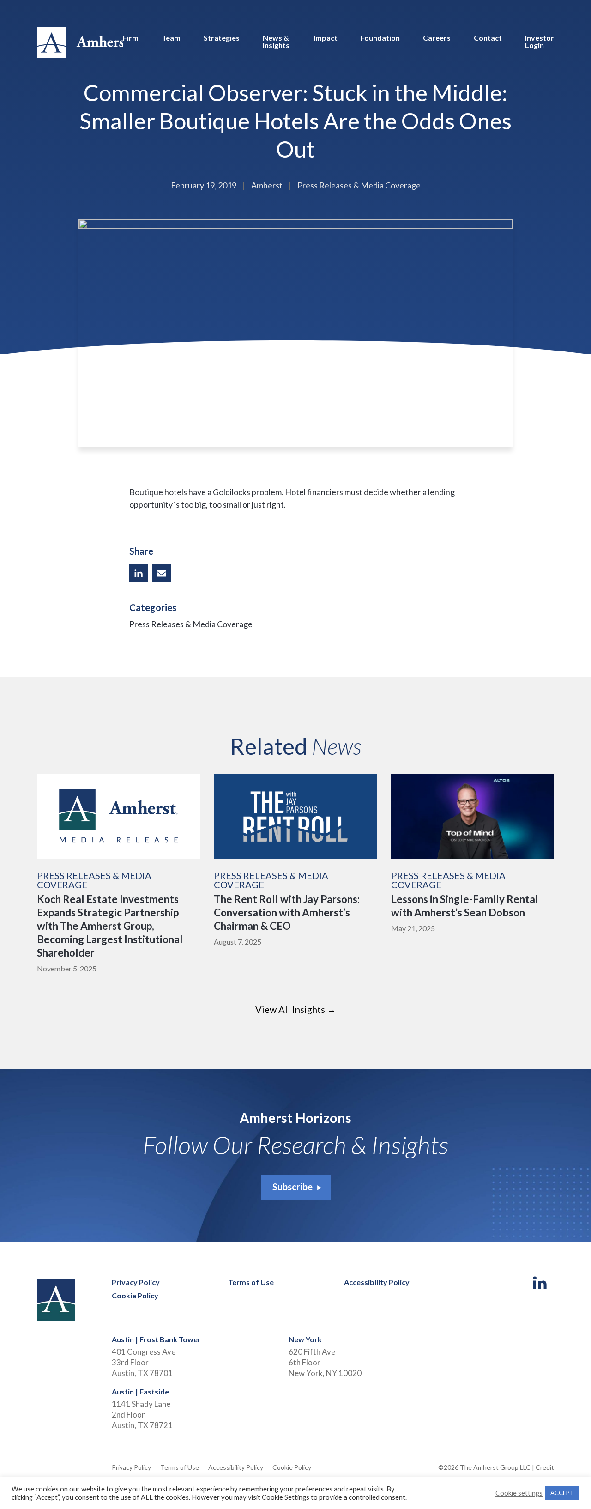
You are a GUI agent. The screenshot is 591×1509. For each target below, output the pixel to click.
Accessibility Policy (377, 1282)
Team (171, 38)
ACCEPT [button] (562, 1493)
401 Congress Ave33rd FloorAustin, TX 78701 (143, 1362)
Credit (545, 1467)
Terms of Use (251, 1282)
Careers (437, 38)
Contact (488, 38)
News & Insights (276, 41)
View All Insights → (295, 1009)
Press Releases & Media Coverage (191, 624)
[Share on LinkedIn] (138, 573)
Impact (326, 38)
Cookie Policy (135, 1295)
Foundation (380, 38)
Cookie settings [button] (519, 1493)
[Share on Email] (161, 573)
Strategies (222, 38)
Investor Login (539, 41)
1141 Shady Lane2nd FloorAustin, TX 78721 (142, 1414)
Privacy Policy (136, 1282)
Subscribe (292, 1186)
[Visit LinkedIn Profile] (540, 1283)
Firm (131, 38)
